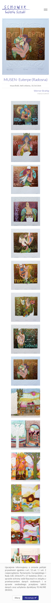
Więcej (17, 597)
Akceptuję (29, 597)
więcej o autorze (43, 93)
